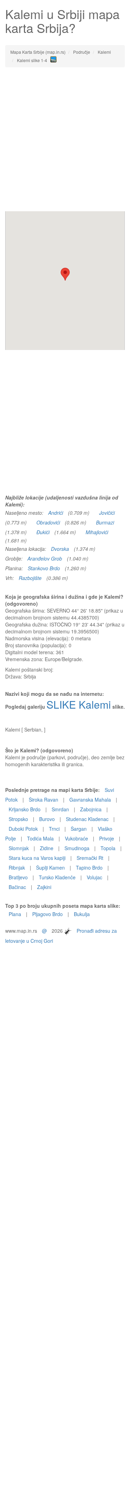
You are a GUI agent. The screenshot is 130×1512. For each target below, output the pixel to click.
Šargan (79, 828)
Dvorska (60, 548)
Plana (15, 914)
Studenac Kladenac (87, 818)
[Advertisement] (65, 139)
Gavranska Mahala (90, 799)
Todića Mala (40, 838)
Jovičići (107, 512)
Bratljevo (18, 877)
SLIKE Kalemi (78, 704)
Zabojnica (91, 809)
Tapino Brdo (89, 867)
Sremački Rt (90, 857)
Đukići (43, 532)
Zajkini (44, 886)
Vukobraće (76, 838)
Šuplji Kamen (50, 867)
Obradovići (48, 522)
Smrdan (60, 809)
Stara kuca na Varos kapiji (37, 857)
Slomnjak (19, 848)
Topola (108, 848)
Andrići (55, 512)
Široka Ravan (43, 799)
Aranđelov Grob (44, 558)
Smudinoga (76, 848)
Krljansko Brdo (25, 809)
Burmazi (105, 522)
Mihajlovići (97, 532)
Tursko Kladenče (57, 877)
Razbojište (30, 577)
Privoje (106, 838)
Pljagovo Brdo (47, 914)
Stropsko (18, 818)
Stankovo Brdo (44, 568)
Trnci (54, 828)
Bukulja (82, 914)
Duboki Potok (23, 828)
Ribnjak (17, 867)
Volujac (94, 877)
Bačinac (17, 886)
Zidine (46, 848)
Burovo (47, 818)
